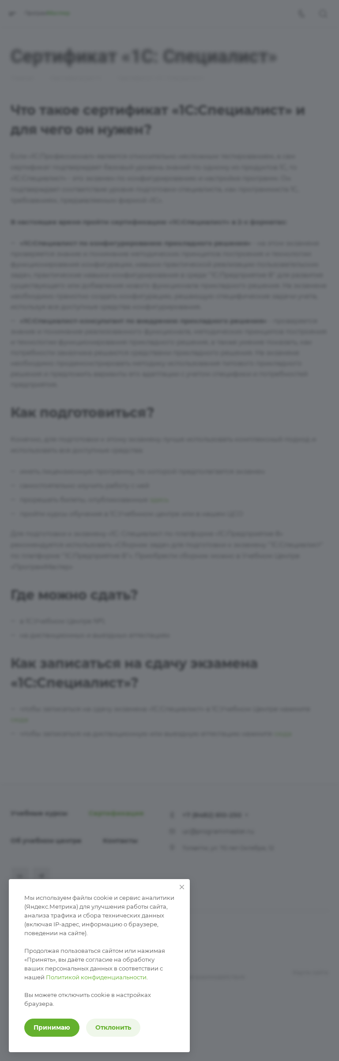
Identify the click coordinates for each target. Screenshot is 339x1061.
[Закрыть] (182, 887)
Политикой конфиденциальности (96, 977)
